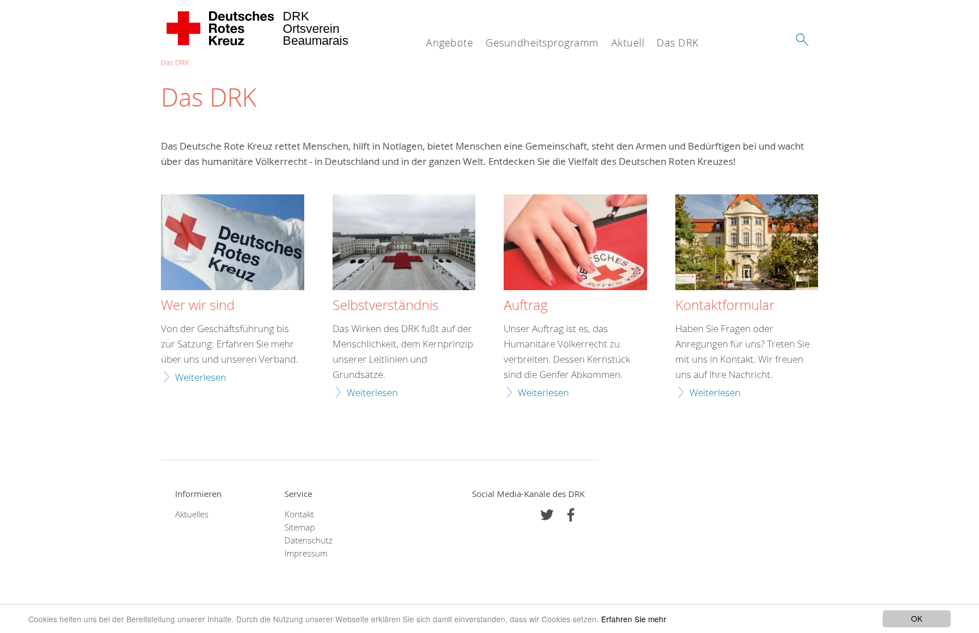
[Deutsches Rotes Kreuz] (220, 28)
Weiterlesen (200, 377)
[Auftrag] (575, 243)
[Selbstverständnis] (404, 243)
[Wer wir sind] (232, 243)
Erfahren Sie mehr (633, 618)
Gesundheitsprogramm (542, 42)
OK (916, 618)
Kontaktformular (724, 305)
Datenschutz (308, 540)
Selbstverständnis (386, 305)
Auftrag (526, 305)
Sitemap (299, 527)
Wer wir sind (198, 305)
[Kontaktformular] (747, 243)
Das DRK (678, 42)
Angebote (449, 42)
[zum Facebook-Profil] (547, 515)
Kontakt (299, 514)
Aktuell (628, 42)
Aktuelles (191, 514)
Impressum (305, 553)
